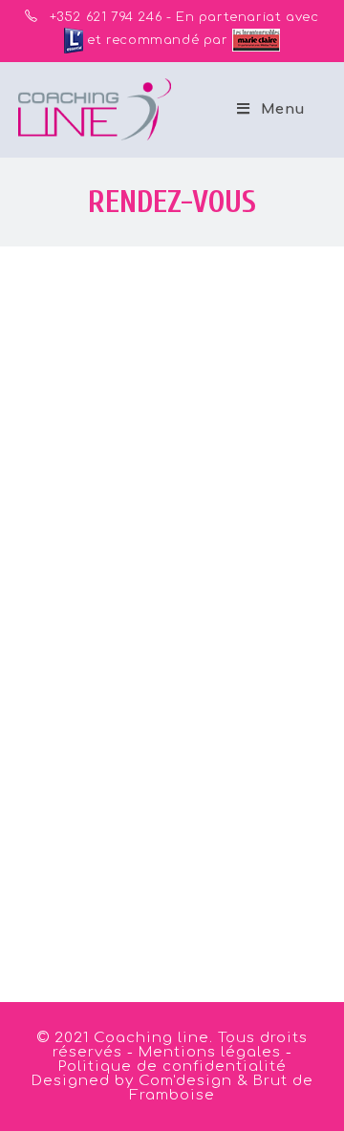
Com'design (185, 1081)
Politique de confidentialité (172, 1066)
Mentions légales (212, 1052)
